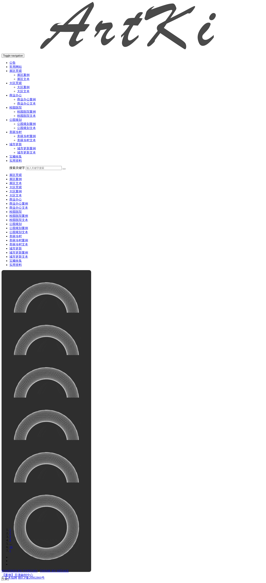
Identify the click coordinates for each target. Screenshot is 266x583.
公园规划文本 (26, 128)
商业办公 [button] (15, 95)
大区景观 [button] (15, 83)
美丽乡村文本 (26, 140)
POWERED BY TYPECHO (20, 571)
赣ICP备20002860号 (31, 577)
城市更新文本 (26, 152)
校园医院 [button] (15, 107)
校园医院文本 (26, 115)
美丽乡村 (15, 236)
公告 (12, 62)
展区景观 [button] (15, 70)
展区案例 (23, 75)
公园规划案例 (26, 124)
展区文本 (23, 79)
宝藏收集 (15, 156)
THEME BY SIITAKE (54, 571)
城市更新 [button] (15, 144)
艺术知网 (11, 577)
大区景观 (15, 187)
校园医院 (15, 211)
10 (10, 547)
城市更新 (15, 248)
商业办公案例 (26, 99)
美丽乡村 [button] (15, 132)
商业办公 (15, 199)
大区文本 (23, 91)
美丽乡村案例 (26, 136)
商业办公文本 (26, 103)
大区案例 (23, 87)
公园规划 (15, 224)
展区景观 (15, 175)
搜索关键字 (17, 167)
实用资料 (15, 160)
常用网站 (15, 66)
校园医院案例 (26, 111)
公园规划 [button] (15, 119)
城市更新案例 (26, 148)
